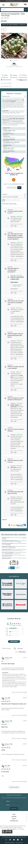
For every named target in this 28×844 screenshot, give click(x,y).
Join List (14, 808)
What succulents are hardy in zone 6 (15, 461)
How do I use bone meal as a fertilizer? (16, 430)
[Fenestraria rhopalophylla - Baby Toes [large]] (14, 46)
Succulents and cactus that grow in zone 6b (15, 492)
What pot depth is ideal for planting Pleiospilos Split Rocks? (15, 335)
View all (4, 519)
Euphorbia (13, 406)
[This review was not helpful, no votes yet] (25, 692)
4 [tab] (14, 60)
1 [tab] (10, 60)
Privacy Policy (19, 842)
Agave (17, 405)
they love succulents (9, 553)
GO (19, 187)
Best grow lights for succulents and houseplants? (13, 270)
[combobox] (21, 652)
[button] (11, 226)
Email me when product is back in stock (13, 25)
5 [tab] (16, 60)
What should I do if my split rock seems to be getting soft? (15, 302)
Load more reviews (14, 787)
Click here (13, 467)
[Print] (23, 79)
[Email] (21, 79)
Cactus (12, 405)
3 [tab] (13, 60)
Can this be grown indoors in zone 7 (15, 212)
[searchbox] (7, 648)
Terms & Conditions (9, 842)
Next (26, 47)
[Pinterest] (26, 79)
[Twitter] (24, 79)
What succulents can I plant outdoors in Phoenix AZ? (16, 398)
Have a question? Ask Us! (6, 86)
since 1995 (8, 544)
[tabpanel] (14, 46)
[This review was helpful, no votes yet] (22, 692)
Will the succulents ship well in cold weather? (16, 367)
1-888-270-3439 (10, 829)
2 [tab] (11, 60)
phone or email (12, 547)
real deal (19, 541)
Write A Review (14, 641)
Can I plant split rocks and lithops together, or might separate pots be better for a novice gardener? (15, 236)
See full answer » (19, 256)
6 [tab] (17, 60)
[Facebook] (20, 79)
